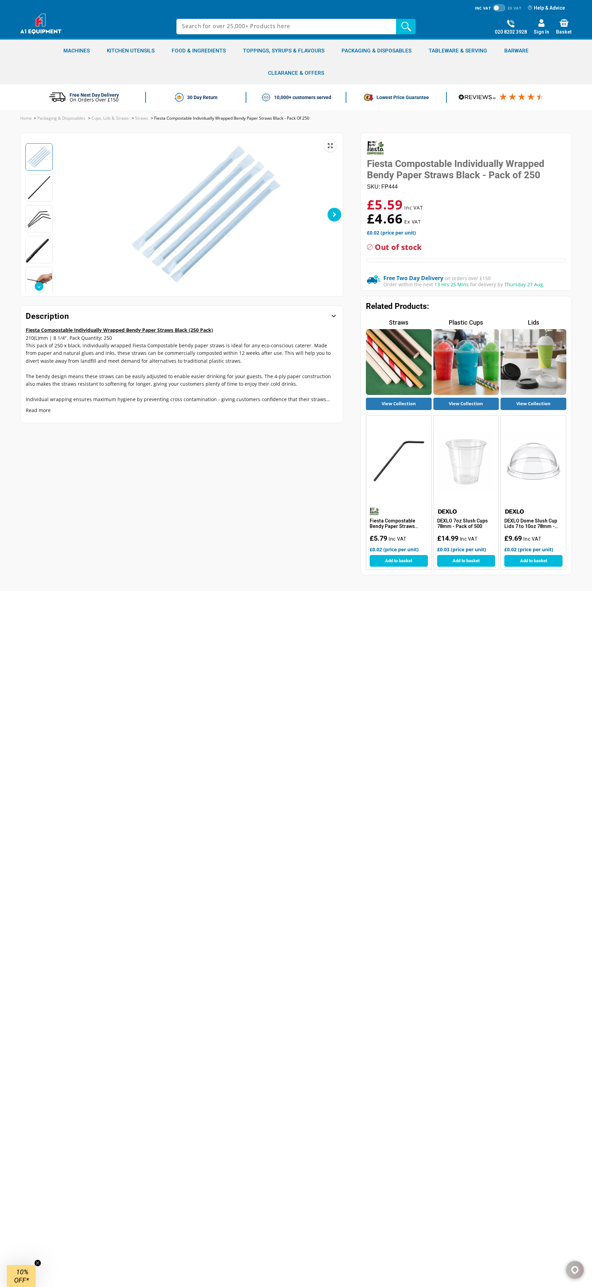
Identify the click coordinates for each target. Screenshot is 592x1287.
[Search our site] (407, 27)
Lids (533, 322)
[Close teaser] (37, 1263)
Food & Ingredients (199, 50)
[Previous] (81, 214)
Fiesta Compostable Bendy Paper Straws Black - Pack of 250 (392, 524)
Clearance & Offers (296, 73)
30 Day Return (202, 97)
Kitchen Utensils (131, 50)
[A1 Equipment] (40, 24)
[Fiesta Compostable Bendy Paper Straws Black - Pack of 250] (399, 461)
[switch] (499, 7)
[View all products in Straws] (399, 362)
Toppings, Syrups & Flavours (283, 50)
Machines (76, 50)
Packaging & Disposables (376, 50)
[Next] (334, 214)
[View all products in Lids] (533, 362)
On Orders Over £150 (94, 99)
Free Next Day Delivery (94, 95)
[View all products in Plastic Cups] (466, 362)
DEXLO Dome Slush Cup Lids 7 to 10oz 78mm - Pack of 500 (530, 524)
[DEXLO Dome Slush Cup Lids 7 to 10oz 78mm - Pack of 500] (533, 461)
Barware (516, 50)
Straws (398, 322)
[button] (21, 1276)
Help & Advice (549, 7)
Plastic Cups (466, 322)
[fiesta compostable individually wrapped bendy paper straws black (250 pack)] (330, 145)
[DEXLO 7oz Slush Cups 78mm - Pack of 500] (466, 461)
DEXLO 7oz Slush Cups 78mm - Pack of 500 (462, 523)
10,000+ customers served (302, 97)
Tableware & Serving (458, 50)
